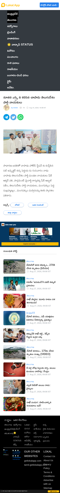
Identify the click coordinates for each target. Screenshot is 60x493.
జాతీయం (37, 429)
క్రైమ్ (35, 425)
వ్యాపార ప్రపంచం (46, 439)
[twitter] (13, 118)
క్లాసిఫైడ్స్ (37, 441)
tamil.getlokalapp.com (35, 465)
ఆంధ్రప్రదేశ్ (12, 13)
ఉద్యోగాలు (17, 425)
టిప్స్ (15, 444)
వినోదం (27, 432)
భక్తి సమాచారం (38, 435)
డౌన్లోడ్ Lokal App (53, 491)
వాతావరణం (48, 433)
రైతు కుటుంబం (49, 429)
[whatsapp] (20, 118)
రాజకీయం (28, 444)
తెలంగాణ (11, 20)
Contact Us (49, 456)
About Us (48, 460)
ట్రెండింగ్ (16, 429)
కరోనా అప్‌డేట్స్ (27, 438)
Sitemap (47, 488)
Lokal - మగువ (27, 427)
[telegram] (6, 118)
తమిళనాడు (9, 433)
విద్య (44, 425)
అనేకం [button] (10, 87)
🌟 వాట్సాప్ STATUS (17, 437)
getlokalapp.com (32, 460)
